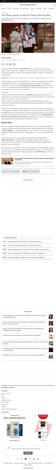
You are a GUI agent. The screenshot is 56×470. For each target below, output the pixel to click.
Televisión (4, 13)
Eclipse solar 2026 (5, 393)
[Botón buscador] (54, 5)
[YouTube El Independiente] (26, 459)
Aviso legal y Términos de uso (20, 463)
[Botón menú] (2, 5)
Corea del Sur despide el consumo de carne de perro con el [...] (25, 245)
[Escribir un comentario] (14, 64)
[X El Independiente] (17, 459)
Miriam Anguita (6, 57)
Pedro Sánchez (5, 402)
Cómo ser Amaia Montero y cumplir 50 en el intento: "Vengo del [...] (26, 253)
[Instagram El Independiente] (30, 459)
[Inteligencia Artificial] (14, 437)
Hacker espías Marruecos (42, 1)
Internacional (24, 8)
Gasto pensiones (51, 1)
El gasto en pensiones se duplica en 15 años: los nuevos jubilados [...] (26, 257)
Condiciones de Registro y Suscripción (35, 463)
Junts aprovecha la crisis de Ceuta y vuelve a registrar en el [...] (25, 241)
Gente (45, 8)
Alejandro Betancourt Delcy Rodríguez (29, 1)
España (9, 8)
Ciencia (32, 8)
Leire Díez (3, 406)
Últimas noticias (11, 1)
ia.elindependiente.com (14, 440)
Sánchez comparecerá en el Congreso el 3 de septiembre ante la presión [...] (28, 249)
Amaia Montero (18, 1)
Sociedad (39, 8)
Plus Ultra (3, 398)
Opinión (3, 8)
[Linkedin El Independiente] (34, 459)
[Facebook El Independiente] (21, 459)
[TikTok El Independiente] (38, 459)
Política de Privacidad (7, 463)
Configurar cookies (28, 464)
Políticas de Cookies (48, 463)
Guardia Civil (4, 404)
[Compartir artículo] (2, 64)
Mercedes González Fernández (9, 409)
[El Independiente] (28, 5)
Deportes (51, 8)
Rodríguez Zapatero (6, 400)
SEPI (2, 395)
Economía (16, 8)
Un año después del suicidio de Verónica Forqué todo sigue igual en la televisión (34, 159)
